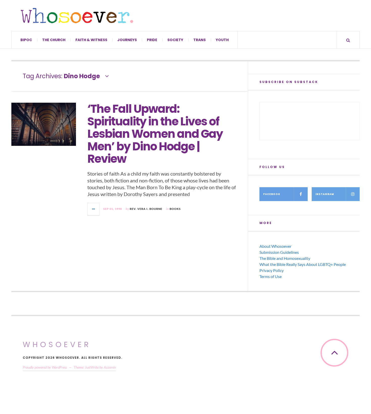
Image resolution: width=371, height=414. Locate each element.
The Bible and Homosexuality (284, 258)
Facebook (271, 194)
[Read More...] (94, 209)
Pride (152, 39)
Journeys (127, 39)
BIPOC (26, 39)
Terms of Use (270, 276)
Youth (222, 39)
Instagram (324, 194)
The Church (53, 39)
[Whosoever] (77, 15)
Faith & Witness (91, 39)
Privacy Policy (271, 270)
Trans (199, 39)
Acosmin (110, 367)
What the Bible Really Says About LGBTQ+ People (302, 264)
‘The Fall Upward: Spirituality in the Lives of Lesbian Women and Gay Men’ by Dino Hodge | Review (155, 134)
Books (175, 208)
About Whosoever (275, 246)
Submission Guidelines (279, 252)
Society (175, 39)
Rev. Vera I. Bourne (146, 208)
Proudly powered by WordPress (45, 367)
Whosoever (57, 344)
